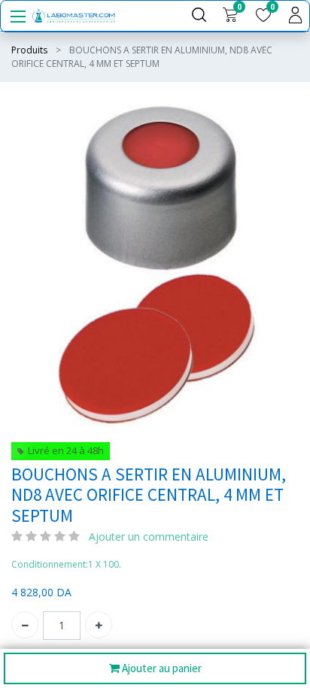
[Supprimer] (24, 624)
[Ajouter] (98, 624)
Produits (29, 50)
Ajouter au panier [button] (161, 668)
